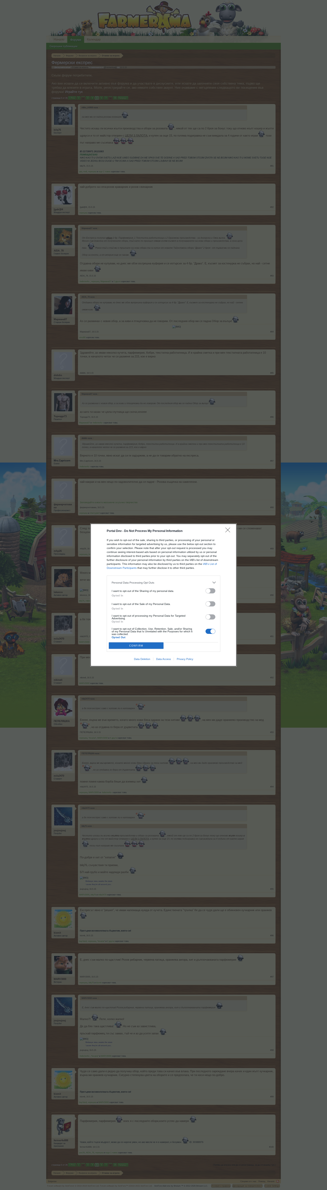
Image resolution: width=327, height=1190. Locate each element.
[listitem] (163, 583)
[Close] (229, 531)
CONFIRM (136, 645)
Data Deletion (142, 659)
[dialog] (163, 595)
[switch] (210, 590)
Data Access (163, 659)
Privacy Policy (185, 659)
